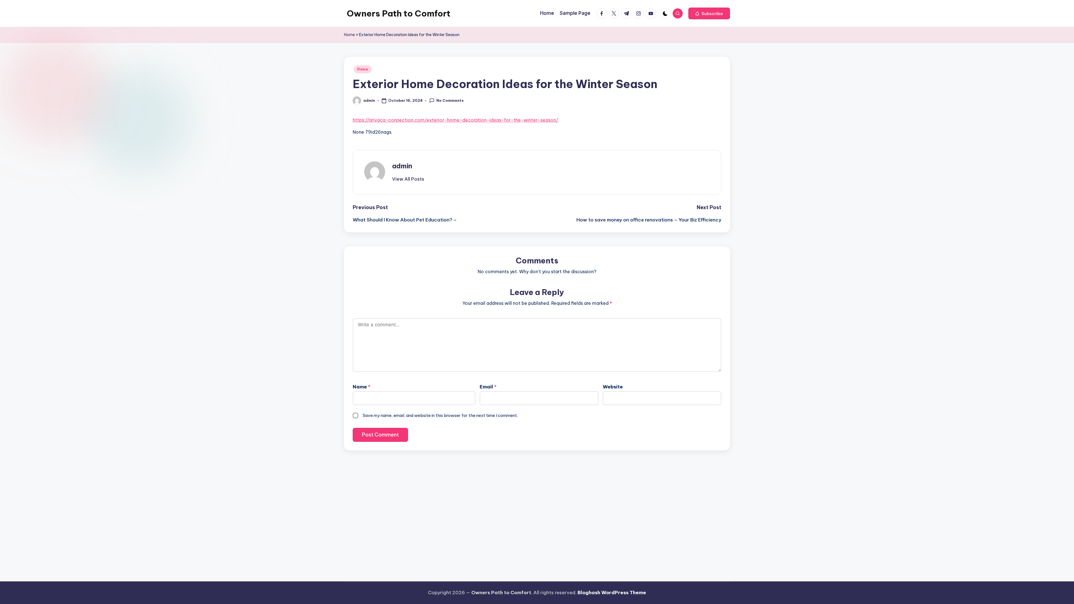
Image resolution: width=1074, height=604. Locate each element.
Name (361, 387)
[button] (709, 13)
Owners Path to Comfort (398, 13)
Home (349, 34)
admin (402, 166)
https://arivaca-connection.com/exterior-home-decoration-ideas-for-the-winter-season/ (455, 120)
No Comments (450, 100)
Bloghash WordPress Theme (612, 592)
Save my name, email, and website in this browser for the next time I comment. (440, 415)
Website (613, 387)
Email (488, 387)
